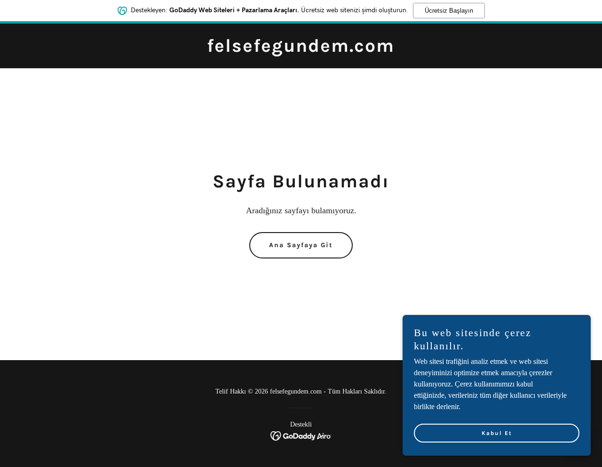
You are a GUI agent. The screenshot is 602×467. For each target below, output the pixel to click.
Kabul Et (497, 433)
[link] (301, 49)
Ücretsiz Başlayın (449, 10)
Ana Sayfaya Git (301, 245)
